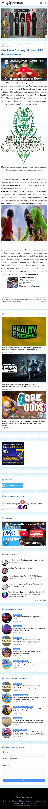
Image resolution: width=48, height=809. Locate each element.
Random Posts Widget (40, 600)
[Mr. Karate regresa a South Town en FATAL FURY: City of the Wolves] (7, 710)
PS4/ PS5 (14, 185)
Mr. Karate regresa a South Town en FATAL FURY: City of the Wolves (27, 710)
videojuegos (18, 44)
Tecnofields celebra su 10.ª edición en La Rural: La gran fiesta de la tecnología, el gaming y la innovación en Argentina (26, 594)
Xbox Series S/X (30, 185)
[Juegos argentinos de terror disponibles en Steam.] (7, 618)
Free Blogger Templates (19, 803)
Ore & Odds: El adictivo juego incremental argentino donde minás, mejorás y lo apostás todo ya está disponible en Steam (23, 423)
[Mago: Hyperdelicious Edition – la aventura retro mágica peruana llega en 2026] (7, 664)
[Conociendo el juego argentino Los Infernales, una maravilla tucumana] (7, 629)
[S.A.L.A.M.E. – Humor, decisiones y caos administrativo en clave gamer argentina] (7, 641)
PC (20, 185)
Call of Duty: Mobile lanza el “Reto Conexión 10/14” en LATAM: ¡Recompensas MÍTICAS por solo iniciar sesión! (29, 734)
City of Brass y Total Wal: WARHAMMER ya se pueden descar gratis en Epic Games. (25, 577)
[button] (46, 3)
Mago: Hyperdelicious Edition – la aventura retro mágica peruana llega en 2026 (29, 664)
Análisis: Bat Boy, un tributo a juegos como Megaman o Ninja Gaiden (27, 652)
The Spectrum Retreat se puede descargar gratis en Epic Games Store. (26, 561)
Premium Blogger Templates (22, 801)
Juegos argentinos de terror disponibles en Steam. (27, 618)
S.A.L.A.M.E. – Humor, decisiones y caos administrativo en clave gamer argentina (27, 641)
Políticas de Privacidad (24, 797)
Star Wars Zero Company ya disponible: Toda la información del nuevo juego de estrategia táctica (20, 385)
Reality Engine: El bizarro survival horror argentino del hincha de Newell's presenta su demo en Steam (21, 349)
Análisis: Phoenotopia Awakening (20, 568)
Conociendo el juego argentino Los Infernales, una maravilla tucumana (29, 629)
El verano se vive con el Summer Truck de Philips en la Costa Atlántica (26, 585)
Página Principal (6, 44)
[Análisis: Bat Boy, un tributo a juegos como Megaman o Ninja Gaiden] (7, 652)
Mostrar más (42, 314)
